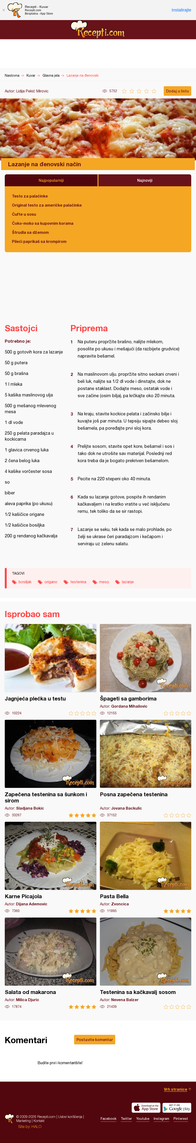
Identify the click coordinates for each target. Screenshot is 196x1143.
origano (50, 582)
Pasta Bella (145, 867)
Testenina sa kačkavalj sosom (145, 963)
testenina (78, 582)
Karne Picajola (50, 867)
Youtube (142, 1119)
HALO (36, 1126)
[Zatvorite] (3, 10)
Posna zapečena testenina (145, 768)
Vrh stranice (175, 1089)
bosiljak (25, 582)
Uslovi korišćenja (70, 1117)
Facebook (108, 1119)
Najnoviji (144, 180)
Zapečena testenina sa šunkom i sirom (50, 768)
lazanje (128, 582)
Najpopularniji (51, 180)
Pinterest (181, 1119)
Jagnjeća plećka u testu (50, 670)
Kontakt (38, 1121)
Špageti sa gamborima (145, 670)
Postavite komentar (94, 1039)
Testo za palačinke (30, 196)
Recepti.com (98, 29)
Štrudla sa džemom (30, 232)
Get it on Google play (177, 1108)
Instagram (161, 1119)
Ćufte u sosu (24, 214)
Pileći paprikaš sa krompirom (39, 241)
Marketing (23, 1121)
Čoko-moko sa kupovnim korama (42, 223)
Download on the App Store (146, 1108)
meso (104, 582)
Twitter (126, 1119)
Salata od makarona (50, 963)
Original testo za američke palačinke (47, 205)
